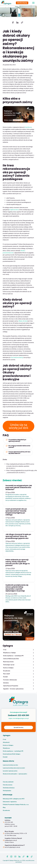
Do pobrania (6, 670)
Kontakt (5, 676)
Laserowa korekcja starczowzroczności (14, 768)
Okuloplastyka (7, 790)
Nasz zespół (6, 673)
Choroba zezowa (7, 784)
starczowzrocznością (17, 357)
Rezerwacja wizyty (8, 661)
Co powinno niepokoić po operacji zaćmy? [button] (17, 440)
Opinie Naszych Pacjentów (10, 685)
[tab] (18, 440)
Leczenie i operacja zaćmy (10, 771)
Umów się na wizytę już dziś (18, 426)
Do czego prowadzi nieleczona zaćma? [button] (19, 446)
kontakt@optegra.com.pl (21, 718)
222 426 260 (23, 715)
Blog (4, 807)
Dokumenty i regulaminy (10, 801)
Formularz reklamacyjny (10, 679)
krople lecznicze (14, 209)
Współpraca (6, 748)
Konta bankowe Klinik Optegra (11, 754)
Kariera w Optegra (8, 667)
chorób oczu (28, 127)
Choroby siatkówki (8, 782)
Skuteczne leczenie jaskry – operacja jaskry (15, 774)
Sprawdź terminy (18, 727)
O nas (4, 649)
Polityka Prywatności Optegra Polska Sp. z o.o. (16, 804)
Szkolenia (6, 683)
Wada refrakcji (23, 321)
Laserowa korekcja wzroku (10, 765)
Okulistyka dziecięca (8, 787)
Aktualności (6, 742)
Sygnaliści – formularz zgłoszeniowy (13, 688)
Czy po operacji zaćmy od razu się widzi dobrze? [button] (19, 452)
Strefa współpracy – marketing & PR (13, 655)
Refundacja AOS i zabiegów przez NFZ (13, 798)
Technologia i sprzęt (8, 664)
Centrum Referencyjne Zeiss (11, 658)
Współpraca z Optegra (9, 652)
